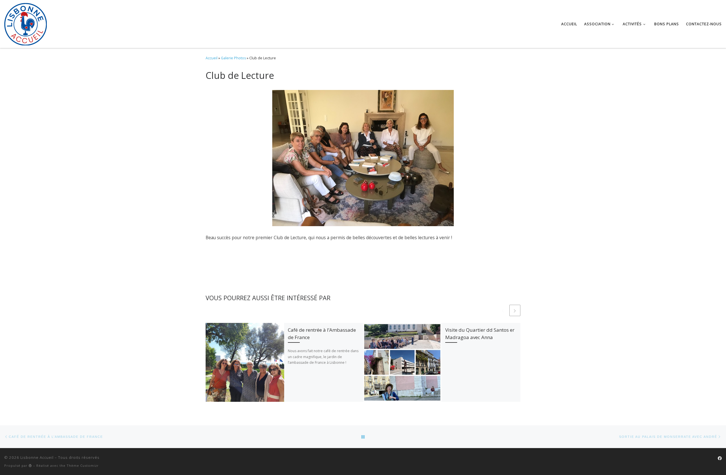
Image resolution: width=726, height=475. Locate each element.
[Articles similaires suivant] (514, 310)
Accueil (212, 58)
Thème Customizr (83, 465)
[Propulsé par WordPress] (30, 465)
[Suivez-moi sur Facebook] (720, 458)
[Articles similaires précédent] (502, 310)
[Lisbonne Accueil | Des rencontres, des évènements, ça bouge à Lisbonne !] (25, 23)
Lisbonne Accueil (37, 457)
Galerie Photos (233, 58)
